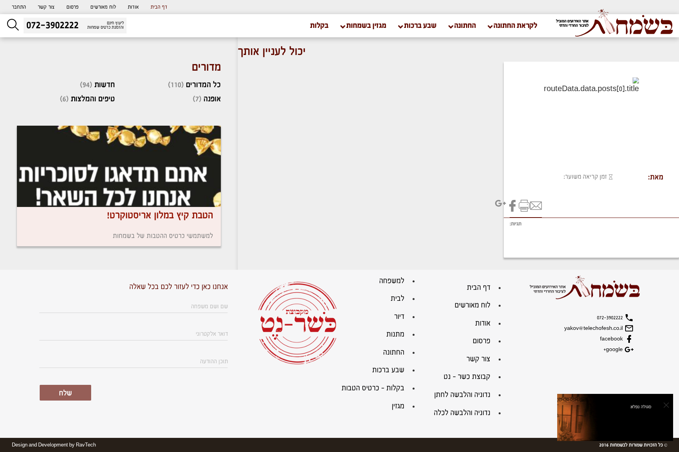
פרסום (72, 7)
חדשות (104, 85)
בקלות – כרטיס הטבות (372, 388)
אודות (133, 7)
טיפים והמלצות (93, 99)
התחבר (19, 7)
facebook (612, 339)
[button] (19, 7)
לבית (397, 299)
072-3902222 (610, 317)
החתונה (393, 352)
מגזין (398, 406)
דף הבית (158, 7)
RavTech (86, 445)
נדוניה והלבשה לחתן (462, 395)
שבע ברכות (388, 370)
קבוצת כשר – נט (467, 377)
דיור (399, 317)
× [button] (666, 405)
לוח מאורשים (103, 7)
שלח (65, 393)
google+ (614, 349)
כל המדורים (203, 85)
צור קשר (46, 7)
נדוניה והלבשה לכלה (462, 413)
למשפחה (391, 281)
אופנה (212, 99)
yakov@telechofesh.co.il (594, 328)
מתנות (395, 334)
